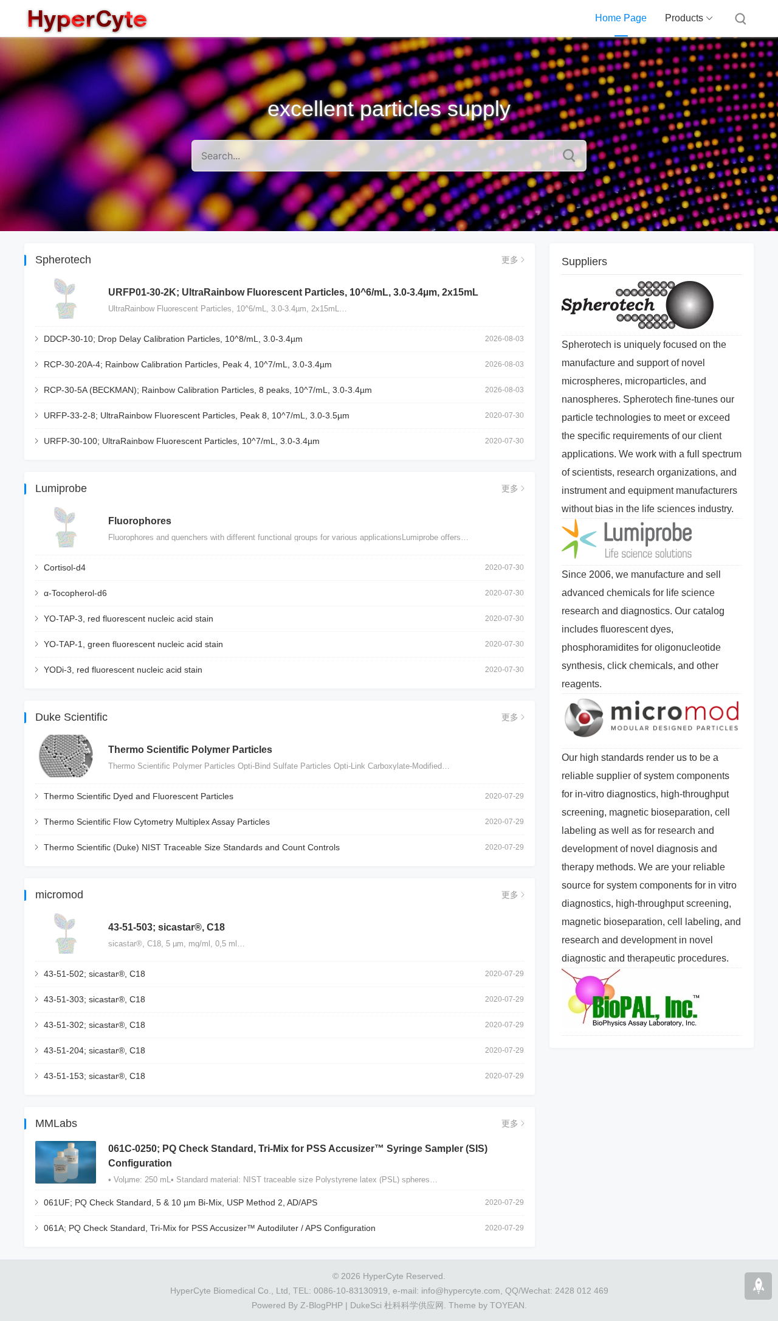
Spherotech (63, 260)
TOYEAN (507, 1305)
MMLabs (56, 1123)
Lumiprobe (61, 488)
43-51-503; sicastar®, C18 (166, 927)
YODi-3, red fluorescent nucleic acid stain (123, 669)
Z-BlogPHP (321, 1305)
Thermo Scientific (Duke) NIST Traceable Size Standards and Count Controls (192, 847)
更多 (509, 260)
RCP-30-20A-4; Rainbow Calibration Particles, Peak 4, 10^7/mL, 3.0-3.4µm (188, 364)
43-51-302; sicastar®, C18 (94, 1025)
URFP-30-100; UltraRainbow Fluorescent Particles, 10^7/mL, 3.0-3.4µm (182, 441)
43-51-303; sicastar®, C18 (94, 999)
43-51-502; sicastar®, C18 (94, 974)
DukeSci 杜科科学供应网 (397, 1305)
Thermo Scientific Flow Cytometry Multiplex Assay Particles (157, 822)
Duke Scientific (71, 717)
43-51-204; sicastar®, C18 (94, 1050)
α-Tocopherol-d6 (75, 593)
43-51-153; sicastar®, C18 (94, 1076)
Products (684, 18)
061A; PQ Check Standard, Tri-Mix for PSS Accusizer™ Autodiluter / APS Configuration (210, 1228)
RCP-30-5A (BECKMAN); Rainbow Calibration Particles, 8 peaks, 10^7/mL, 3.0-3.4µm (208, 390)
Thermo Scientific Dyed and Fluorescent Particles (138, 796)
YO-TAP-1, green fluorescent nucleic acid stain (133, 644)
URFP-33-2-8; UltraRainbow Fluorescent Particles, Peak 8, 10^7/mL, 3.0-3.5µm (196, 415)
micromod (59, 895)
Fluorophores (139, 521)
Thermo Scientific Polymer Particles (190, 749)
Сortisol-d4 (65, 567)
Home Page (621, 18)
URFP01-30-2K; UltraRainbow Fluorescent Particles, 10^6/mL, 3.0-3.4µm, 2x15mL (293, 292)
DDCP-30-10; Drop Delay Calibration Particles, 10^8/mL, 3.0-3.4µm (173, 339)
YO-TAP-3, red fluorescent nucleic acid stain (128, 618)
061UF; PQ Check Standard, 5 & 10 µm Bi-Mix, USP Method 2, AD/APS (180, 1202)
